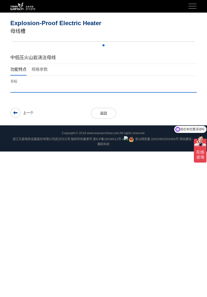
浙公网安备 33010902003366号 (157, 139)
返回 (103, 113)
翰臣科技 (103, 144)
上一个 (28, 113)
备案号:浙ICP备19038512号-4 (103, 139)
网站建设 (185, 139)
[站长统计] (126, 138)
